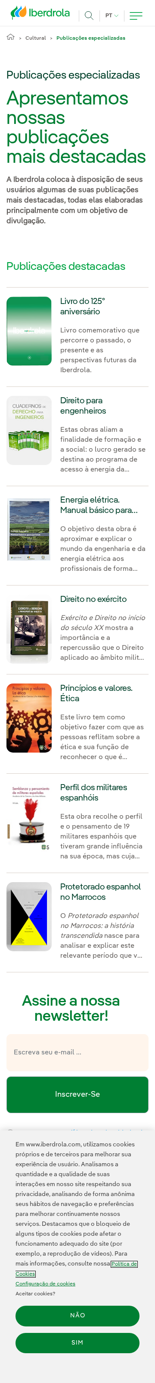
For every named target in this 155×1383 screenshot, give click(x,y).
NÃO (77, 1316)
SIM (77, 1343)
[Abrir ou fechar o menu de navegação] (136, 16)
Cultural (35, 38)
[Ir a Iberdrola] (42, 14)
